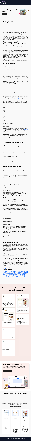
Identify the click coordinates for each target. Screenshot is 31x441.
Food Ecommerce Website (15, 276)
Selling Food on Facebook (19, 272)
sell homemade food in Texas (9, 93)
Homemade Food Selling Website (8, 278)
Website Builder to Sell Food (10, 277)
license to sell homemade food (15, 88)
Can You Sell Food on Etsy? (21, 274)
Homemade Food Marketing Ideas (17, 271)
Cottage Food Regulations (13, 30)
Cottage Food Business (17, 273)
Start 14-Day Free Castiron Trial (15, 406)
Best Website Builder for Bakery (20, 277)
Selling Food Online (6, 275)
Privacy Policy (23, 438)
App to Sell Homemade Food (7, 271)
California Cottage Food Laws (19, 145)
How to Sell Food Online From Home (11, 274)
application (14, 94)
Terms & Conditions (9, 438)
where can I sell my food (15, 61)
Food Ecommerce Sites (11, 272)
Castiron (17, 73)
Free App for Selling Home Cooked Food (15, 275)
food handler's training (18, 98)
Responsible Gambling (16, 438)
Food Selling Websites (9, 273)
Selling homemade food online (12, 46)
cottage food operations (10, 171)
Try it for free (4, 14)
